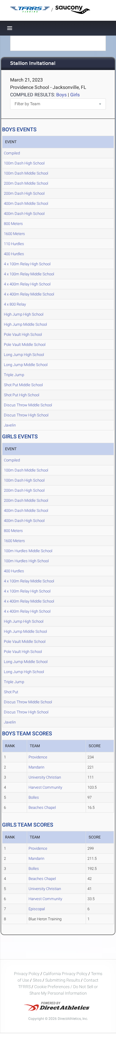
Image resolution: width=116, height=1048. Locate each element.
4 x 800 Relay (15, 304)
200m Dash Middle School (26, 183)
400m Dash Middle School (26, 203)
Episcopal (37, 909)
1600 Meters (14, 233)
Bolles (34, 797)
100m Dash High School (24, 163)
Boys (61, 95)
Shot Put (11, 692)
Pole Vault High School (23, 334)
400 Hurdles (14, 254)
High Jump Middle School (25, 324)
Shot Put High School (21, 395)
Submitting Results (62, 980)
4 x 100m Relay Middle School (29, 274)
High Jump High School (23, 314)
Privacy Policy (27, 973)
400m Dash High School (24, 213)
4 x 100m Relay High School (27, 264)
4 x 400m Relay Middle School (29, 294)
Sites (37, 980)
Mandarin (36, 767)
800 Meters (13, 223)
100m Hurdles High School (26, 561)
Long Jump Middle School (26, 364)
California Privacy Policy (65, 973)
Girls (75, 95)
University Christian (45, 777)
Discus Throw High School (26, 415)
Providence (38, 757)
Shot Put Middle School (23, 385)
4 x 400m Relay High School (27, 284)
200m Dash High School (24, 193)
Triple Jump (14, 375)
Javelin (10, 425)
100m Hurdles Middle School (28, 551)
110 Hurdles (14, 244)
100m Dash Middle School (26, 173)
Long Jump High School (24, 354)
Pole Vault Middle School (25, 344)
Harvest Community (45, 787)
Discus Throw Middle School (28, 405)
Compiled (12, 153)
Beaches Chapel (42, 807)
